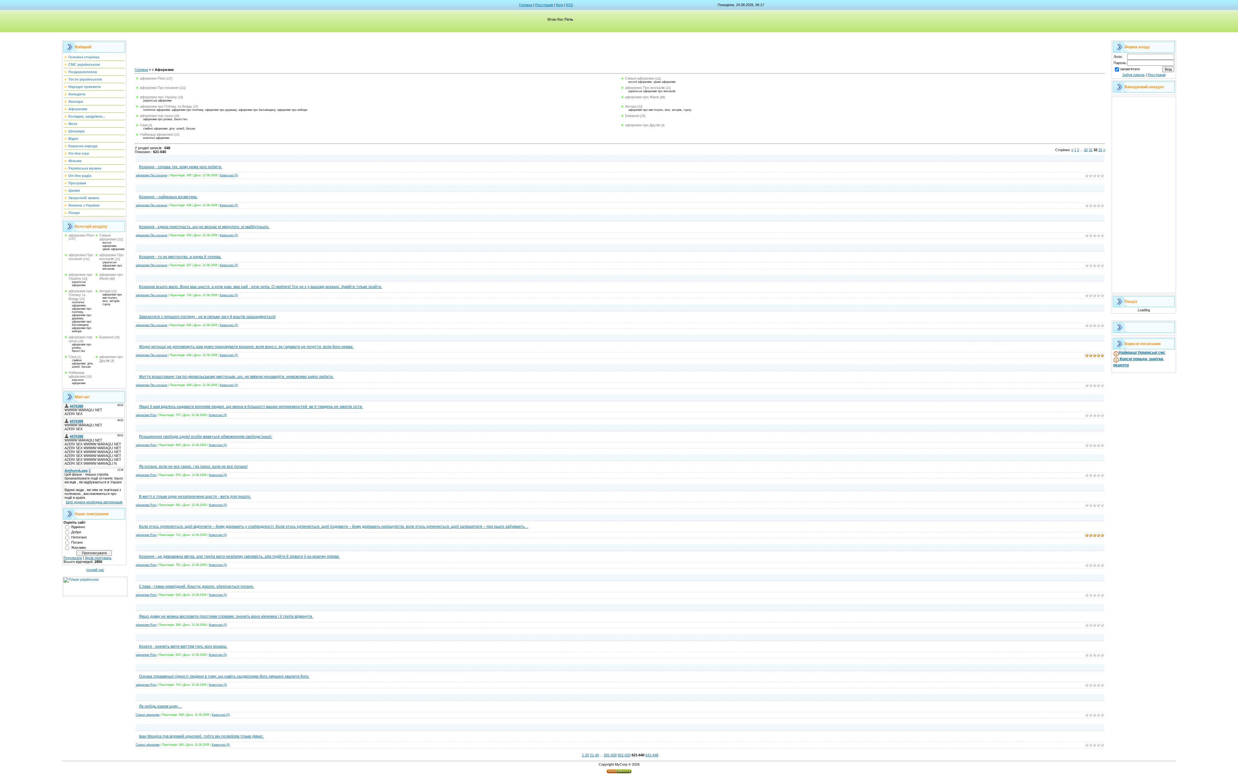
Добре (76, 532)
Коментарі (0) (229, 175)
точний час (95, 570)
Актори (105, 291)
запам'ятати (1130, 69)
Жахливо (78, 547)
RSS (569, 5)
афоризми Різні (81, 235)
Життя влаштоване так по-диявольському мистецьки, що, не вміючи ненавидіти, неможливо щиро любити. (236, 376)
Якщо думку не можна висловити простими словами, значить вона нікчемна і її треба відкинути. (226, 616)
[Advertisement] (523, 53)
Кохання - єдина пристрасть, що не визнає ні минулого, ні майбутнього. (204, 227)
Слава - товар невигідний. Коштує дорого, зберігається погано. (196, 586)
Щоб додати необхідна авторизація (94, 502)
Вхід (559, 5)
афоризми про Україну (80, 276)
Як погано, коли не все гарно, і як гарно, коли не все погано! (193, 466)
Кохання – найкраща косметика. (168, 197)
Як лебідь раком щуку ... (160, 706)
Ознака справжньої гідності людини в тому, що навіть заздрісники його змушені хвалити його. (224, 676)
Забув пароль (1133, 75)
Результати (73, 558)
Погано (77, 542)
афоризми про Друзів (642, 125)
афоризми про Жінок (642, 97)
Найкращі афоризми (77, 374)
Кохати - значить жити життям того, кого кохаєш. (183, 646)
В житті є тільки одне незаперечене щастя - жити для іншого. (195, 496)
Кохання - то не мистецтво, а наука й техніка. (180, 257)
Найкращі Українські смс (1142, 352)
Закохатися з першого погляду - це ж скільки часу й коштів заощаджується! (207, 317)
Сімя (72, 357)
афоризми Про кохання (81, 257)
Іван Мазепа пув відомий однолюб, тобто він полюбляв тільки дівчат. (201, 736)
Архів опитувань (98, 558)
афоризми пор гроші (156, 116)
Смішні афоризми (107, 237)
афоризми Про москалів (111, 257)
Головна (525, 5)
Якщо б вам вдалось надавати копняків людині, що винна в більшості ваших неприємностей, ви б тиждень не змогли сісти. (251, 406)
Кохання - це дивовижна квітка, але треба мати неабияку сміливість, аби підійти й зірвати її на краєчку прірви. (239, 556)
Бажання (106, 337)
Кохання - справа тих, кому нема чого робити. (180, 167)
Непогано (79, 537)
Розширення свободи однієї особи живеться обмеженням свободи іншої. (205, 436)
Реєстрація (544, 5)
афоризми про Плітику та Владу (80, 295)
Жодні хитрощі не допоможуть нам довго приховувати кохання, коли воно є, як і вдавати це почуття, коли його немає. (246, 346)
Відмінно (78, 527)
